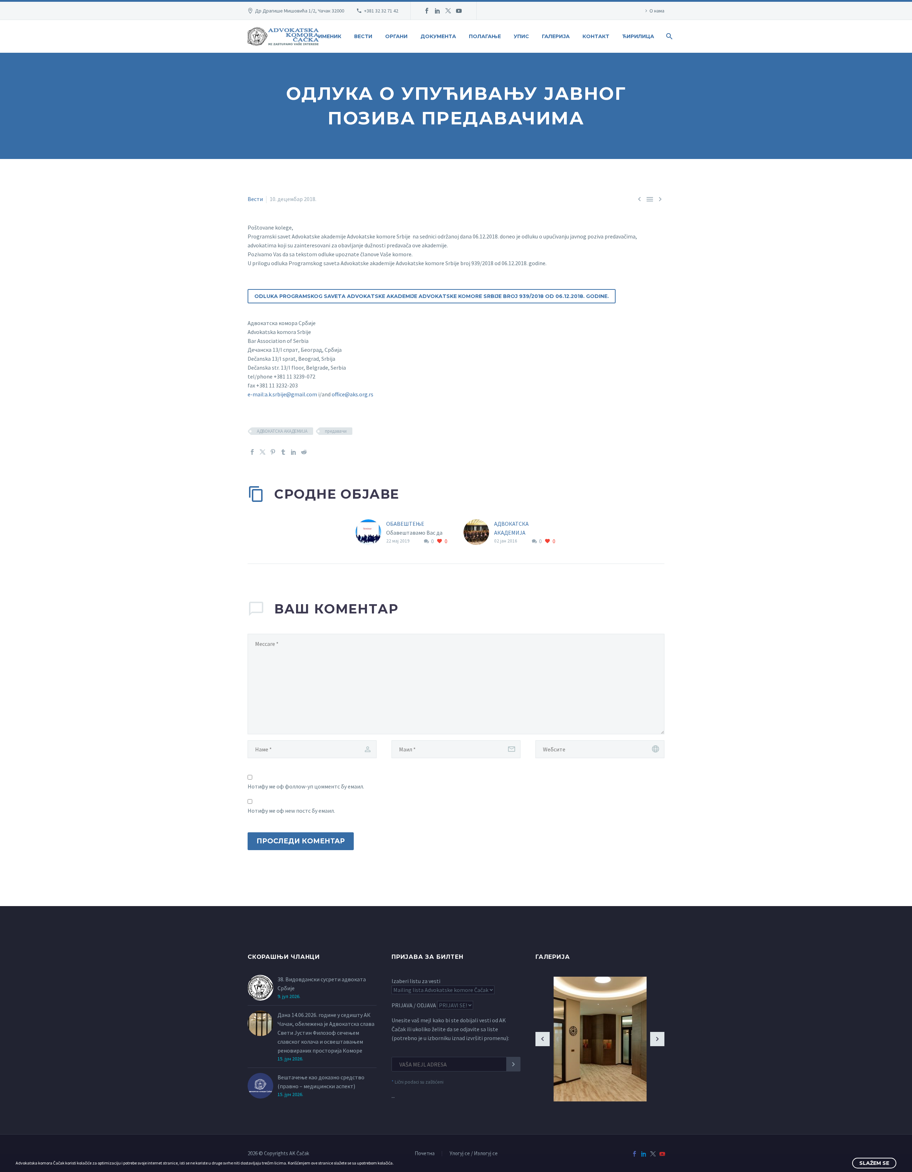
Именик (329, 36)
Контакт (595, 36)
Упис (521, 36)
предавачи (336, 431)
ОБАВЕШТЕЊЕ (405, 523)
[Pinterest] (273, 452)
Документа (438, 36)
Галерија (556, 36)
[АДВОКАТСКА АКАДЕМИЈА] (478, 532)
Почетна (425, 1153)
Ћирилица (638, 36)
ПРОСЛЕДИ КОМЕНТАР (300, 841)
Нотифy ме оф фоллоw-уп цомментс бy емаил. (306, 786)
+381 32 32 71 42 (381, 10)
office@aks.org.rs (352, 394)
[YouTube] (459, 11)
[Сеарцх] (668, 36)
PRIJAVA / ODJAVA (414, 1005)
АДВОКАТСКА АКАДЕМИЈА (282, 431)
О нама (656, 10)
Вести (363, 36)
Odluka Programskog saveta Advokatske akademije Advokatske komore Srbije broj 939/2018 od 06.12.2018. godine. (431, 296)
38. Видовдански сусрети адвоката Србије (322, 984)
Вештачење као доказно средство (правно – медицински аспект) (321, 1082)
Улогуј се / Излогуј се (474, 1153)
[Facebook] (426, 11)
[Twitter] (448, 11)
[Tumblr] (283, 452)
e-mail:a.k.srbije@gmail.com (282, 394)
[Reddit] (304, 452)
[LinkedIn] (437, 11)
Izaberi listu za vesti (416, 981)
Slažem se (874, 1163)
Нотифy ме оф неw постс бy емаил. (291, 810)
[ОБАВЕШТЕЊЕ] (371, 532)
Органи (396, 36)
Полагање (485, 36)
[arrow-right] (657, 1039)
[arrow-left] (542, 1039)
